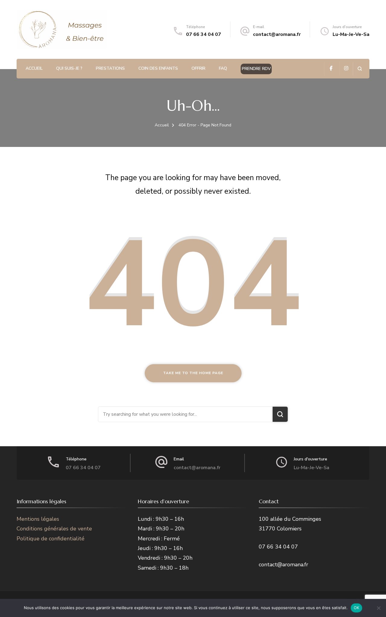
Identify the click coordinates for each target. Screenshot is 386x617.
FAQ (223, 68)
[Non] (378, 608)
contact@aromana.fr (277, 34)
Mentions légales (38, 519)
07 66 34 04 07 (203, 34)
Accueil (34, 68)
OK (356, 607)
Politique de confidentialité (50, 538)
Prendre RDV (256, 69)
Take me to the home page (193, 373)
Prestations (110, 68)
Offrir (198, 68)
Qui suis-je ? (69, 68)
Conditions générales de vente (54, 528)
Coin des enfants (158, 68)
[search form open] (359, 68)
